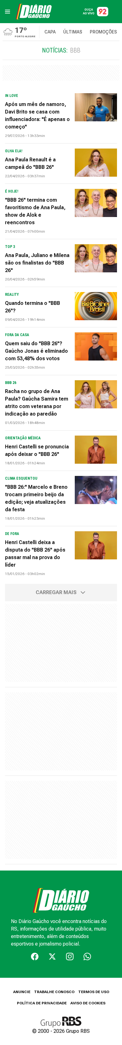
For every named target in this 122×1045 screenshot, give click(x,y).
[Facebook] (34, 956)
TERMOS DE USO (93, 992)
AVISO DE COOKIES (87, 1003)
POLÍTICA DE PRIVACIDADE (42, 1003)
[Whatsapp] (87, 956)
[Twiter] (52, 956)
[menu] (7, 11)
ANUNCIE (21, 992)
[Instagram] (70, 956)
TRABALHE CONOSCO (54, 992)
